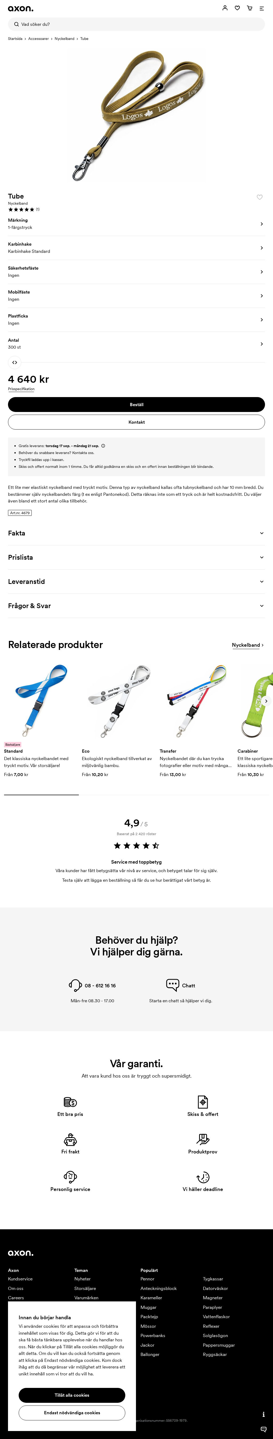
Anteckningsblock (158, 1288)
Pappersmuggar (219, 1345)
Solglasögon (215, 1335)
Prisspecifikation (21, 388)
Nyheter (82, 1279)
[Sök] (14, 24)
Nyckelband (64, 38)
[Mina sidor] (225, 8)
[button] (136, 209)
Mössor (148, 1326)
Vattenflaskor (216, 1317)
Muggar (148, 1307)
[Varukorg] (249, 8)
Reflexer (211, 1326)
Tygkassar (213, 1279)
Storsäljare (85, 1288)
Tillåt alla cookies (72, 1395)
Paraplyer (212, 1307)
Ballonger (149, 1354)
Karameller (151, 1298)
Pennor (147, 1279)
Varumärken (86, 1298)
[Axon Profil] (20, 8)
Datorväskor (215, 1288)
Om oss (15, 1288)
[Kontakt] (263, 1414)
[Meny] (261, 8)
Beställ (136, 404)
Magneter (213, 1298)
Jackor (147, 1345)
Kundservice (20, 1279)
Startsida (15, 38)
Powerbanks (152, 1335)
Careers (16, 1298)
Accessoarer (38, 38)
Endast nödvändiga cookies (72, 1413)
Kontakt (137, 422)
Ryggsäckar (215, 1354)
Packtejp (149, 1317)
